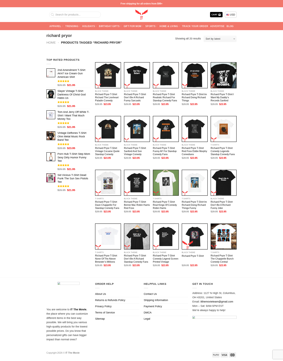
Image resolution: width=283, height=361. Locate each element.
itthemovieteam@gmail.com (216, 301)
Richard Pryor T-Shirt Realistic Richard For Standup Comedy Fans (165, 97)
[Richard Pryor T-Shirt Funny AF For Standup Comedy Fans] (165, 129)
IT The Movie (78, 309)
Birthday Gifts (109, 26)
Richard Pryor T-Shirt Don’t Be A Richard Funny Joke (222, 204)
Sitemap (100, 318)
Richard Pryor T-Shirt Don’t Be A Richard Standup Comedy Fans (136, 258)
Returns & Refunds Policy (110, 300)
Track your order (195, 26)
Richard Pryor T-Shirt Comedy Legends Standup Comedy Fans (223, 151)
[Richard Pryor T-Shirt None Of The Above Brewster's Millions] (108, 236)
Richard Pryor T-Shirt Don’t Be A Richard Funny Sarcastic (135, 97)
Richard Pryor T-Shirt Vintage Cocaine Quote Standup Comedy (107, 151)
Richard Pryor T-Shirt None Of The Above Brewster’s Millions (106, 258)
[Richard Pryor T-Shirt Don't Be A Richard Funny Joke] (223, 182)
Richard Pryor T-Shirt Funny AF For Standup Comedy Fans (165, 151)
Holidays (88, 26)
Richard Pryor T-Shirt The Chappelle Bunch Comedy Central (222, 258)
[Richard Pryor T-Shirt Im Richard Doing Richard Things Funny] (194, 182)
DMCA (148, 312)
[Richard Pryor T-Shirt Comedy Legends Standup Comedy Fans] (223, 129)
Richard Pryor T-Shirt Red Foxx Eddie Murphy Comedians (194, 151)
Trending (71, 26)
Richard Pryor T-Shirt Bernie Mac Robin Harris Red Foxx (137, 204)
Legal (147, 318)
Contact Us (150, 293)
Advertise (217, 26)
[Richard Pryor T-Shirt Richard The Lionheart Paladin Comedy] (108, 75)
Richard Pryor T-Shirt (193, 256)
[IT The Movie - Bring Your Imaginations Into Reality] (141, 14)
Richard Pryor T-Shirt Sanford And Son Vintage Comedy (135, 151)
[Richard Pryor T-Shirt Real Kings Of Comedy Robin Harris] (165, 182)
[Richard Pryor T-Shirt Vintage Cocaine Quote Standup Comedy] (108, 129)
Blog (230, 26)
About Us (100, 293)
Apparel (55, 26)
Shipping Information (156, 300)
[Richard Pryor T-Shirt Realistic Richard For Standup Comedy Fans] (165, 75)
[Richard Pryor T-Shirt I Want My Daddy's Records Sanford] (223, 75)
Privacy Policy (103, 306)
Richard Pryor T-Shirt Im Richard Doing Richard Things (194, 97)
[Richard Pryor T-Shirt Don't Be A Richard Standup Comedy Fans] (137, 236)
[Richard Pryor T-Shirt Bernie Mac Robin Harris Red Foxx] (137, 182)
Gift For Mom (132, 26)
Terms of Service (105, 312)
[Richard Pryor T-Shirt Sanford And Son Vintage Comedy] (137, 129)
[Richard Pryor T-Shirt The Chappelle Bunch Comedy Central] (223, 236)
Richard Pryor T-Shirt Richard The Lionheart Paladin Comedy (107, 97)
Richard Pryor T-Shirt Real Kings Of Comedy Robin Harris (165, 204)
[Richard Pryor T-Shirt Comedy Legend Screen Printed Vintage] (165, 236)
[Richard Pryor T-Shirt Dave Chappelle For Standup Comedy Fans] (108, 182)
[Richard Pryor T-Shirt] (194, 236)
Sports (150, 26)
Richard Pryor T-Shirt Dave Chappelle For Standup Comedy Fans (107, 204)
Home (51, 42)
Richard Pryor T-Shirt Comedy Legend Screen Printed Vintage (165, 258)
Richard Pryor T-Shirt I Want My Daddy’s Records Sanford (222, 97)
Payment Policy (153, 306)
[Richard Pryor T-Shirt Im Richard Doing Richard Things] (194, 75)
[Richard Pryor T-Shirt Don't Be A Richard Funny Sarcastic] (137, 75)
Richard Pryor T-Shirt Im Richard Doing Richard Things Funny (194, 204)
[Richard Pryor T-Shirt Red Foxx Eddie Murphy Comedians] (194, 129)
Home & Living (168, 26)
